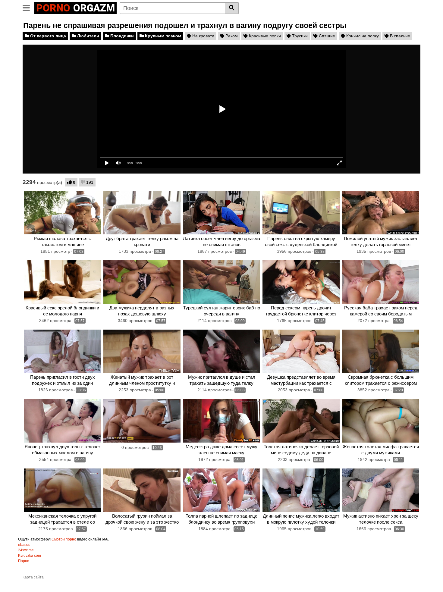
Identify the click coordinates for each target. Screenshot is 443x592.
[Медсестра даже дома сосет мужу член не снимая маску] (221, 421)
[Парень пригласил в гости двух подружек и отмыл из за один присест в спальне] (62, 351)
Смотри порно (64, 539)
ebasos (24, 545)
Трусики (299, 35)
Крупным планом (162, 35)
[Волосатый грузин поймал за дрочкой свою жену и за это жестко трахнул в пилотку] (142, 490)
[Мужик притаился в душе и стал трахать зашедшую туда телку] (221, 351)
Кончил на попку (362, 35)
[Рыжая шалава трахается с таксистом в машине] (62, 212)
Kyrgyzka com (29, 555)
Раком (231, 35)
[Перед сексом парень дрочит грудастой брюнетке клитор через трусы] (301, 282)
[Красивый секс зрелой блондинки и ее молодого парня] (62, 282)
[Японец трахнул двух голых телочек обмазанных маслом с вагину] (62, 421)
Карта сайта (33, 577)
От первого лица (47, 35)
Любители (87, 35)
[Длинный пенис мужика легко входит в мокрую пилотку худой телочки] (301, 490)
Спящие (326, 35)
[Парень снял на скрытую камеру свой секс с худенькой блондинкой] (301, 212)
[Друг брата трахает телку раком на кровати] (142, 212)
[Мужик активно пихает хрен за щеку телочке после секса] (380, 490)
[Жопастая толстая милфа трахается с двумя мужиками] (380, 421)
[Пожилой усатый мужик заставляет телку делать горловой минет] (380, 212)
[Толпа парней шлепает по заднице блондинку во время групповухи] (221, 490)
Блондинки (121, 35)
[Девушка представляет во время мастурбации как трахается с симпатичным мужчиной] (301, 351)
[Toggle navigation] (28, 7)
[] (232, 8)
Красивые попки (264, 35)
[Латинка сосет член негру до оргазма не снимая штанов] (221, 212)
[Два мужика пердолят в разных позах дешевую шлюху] (142, 282)
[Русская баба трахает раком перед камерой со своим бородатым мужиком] (380, 282)
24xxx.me (26, 550)
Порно (23, 561)
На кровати (202, 35)
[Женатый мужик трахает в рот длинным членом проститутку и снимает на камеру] (142, 351)
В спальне (399, 35)
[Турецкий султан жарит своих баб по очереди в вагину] (221, 282)
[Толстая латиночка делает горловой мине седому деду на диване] (301, 421)
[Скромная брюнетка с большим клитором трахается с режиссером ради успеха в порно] (380, 351)
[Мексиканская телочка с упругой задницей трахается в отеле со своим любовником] (62, 490)
